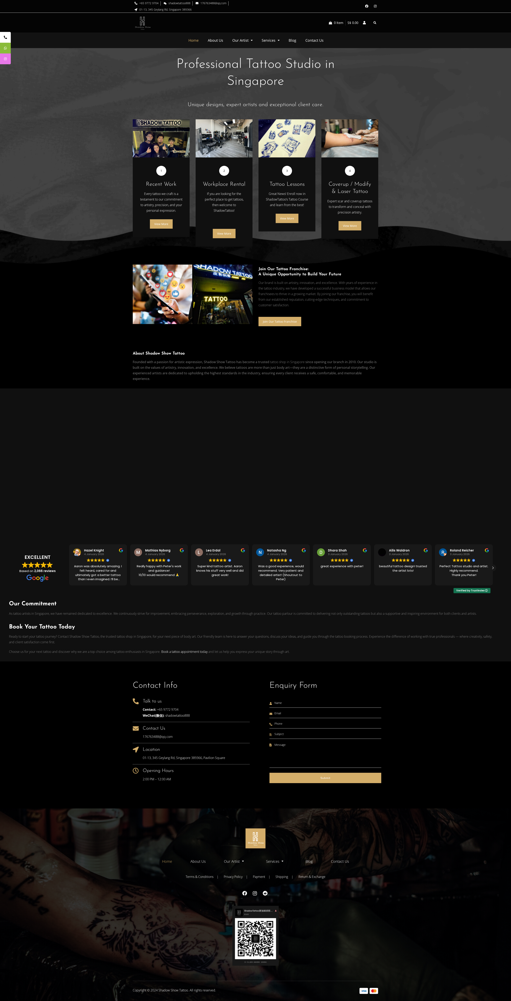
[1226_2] (223, 294)
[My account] (364, 22)
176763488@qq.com (158, 736)
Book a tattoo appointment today (184, 651)
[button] (493, 568)
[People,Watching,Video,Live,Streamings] (162, 294)
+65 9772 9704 (167, 709)
